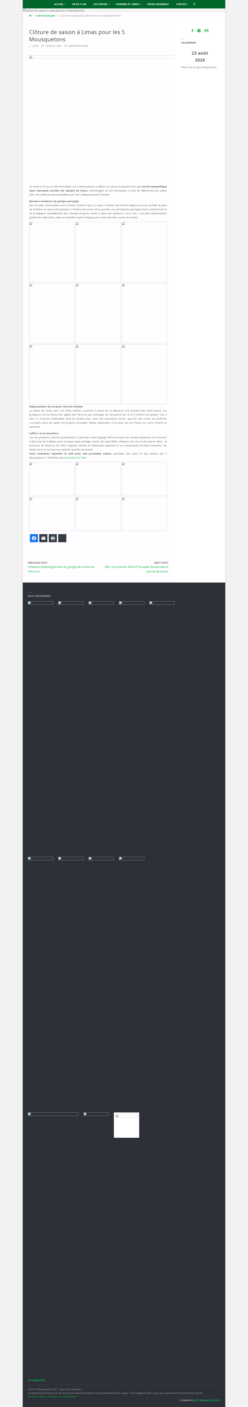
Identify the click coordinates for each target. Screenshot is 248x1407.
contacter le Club (76, 457)
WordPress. (213, 1400)
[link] (194, 4)
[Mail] (207, 30)
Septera (199, 1400)
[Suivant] (215, 56)
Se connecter (36, 1380)
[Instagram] (198, 30)
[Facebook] (192, 30)
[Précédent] (184, 56)
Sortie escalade (45, 15)
